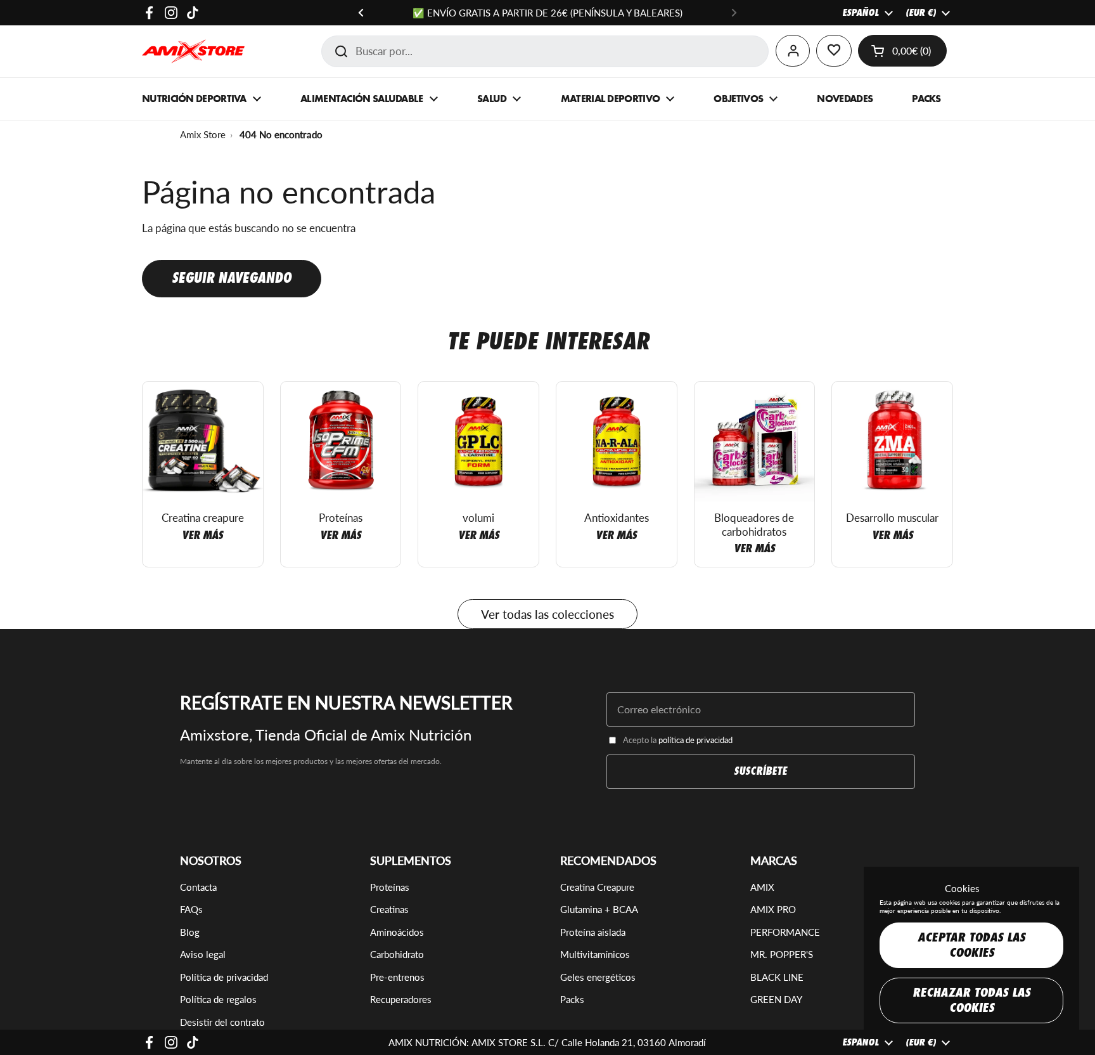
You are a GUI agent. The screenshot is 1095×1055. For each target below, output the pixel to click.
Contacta (198, 887)
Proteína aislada (592, 932)
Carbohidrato (397, 954)
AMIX (762, 887)
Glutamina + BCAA (599, 909)
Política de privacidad (224, 977)
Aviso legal (203, 954)
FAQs (191, 909)
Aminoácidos (397, 932)
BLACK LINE (777, 977)
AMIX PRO (773, 909)
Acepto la (678, 740)
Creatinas (389, 909)
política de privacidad (695, 740)
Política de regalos (218, 999)
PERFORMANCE (785, 932)
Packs (572, 999)
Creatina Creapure (597, 887)
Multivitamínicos (595, 954)
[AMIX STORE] (193, 51)
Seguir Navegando (231, 278)
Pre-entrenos (397, 977)
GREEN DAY (776, 999)
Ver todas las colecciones (547, 614)
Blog (190, 932)
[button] (902, 51)
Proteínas (389, 887)
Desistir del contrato (222, 1022)
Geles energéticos (598, 977)
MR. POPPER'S (781, 954)
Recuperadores (401, 999)
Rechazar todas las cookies (971, 1000)
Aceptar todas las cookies (971, 945)
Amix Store (203, 134)
